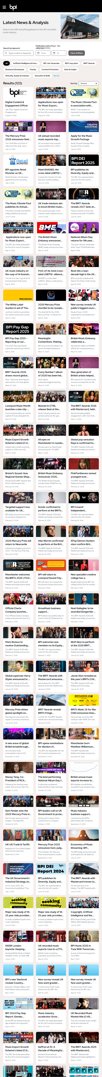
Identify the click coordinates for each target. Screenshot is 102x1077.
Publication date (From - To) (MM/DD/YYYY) (48, 47)
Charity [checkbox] (33, 69)
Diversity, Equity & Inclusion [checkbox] (17, 75)
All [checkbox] (6, 63)
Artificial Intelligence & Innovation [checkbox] (26, 63)
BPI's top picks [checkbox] (71, 63)
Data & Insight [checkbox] (70, 69)
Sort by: (74, 83)
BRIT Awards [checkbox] (89, 63)
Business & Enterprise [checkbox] (14, 69)
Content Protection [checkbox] (50, 69)
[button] (4, 7)
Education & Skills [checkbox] (42, 75)
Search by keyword (11, 48)
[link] (18, 103)
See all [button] (56, 76)
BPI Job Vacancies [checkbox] (51, 63)
